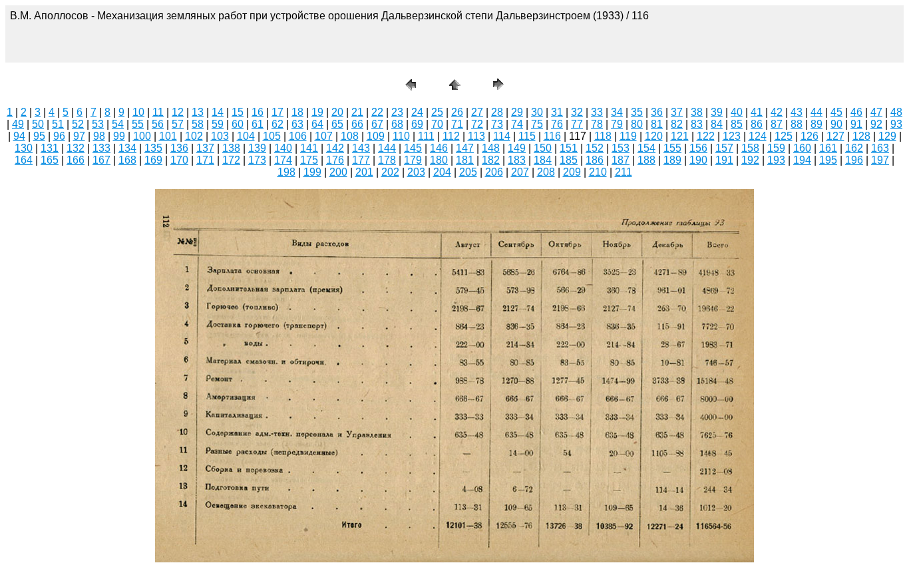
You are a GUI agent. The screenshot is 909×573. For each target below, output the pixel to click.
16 (258, 112)
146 (439, 148)
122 (706, 136)
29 (517, 112)
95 (39, 136)
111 (426, 136)
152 (595, 148)
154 (646, 148)
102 (194, 136)
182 (491, 160)
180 (439, 160)
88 (797, 124)
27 (477, 112)
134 (127, 148)
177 (361, 160)
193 (776, 160)
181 (465, 160)
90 (836, 124)
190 (698, 160)
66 (357, 124)
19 (317, 112)
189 (672, 160)
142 (335, 148)
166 (76, 160)
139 (257, 148)
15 (238, 112)
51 (58, 124)
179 (413, 160)
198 (286, 172)
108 (350, 136)
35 (637, 112)
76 (557, 124)
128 (861, 136)
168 (127, 160)
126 (809, 136)
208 (546, 172)
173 (257, 160)
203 (416, 172)
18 (297, 112)
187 (621, 160)
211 (623, 172)
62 (277, 124)
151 (569, 148)
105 (272, 136)
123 (732, 136)
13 (198, 112)
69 (417, 124)
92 (876, 124)
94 (19, 136)
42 (777, 112)
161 (828, 148)
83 (697, 124)
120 (654, 136)
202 (390, 172)
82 (677, 124)
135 (153, 148)
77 (577, 124)
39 (717, 112)
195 (828, 160)
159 (776, 148)
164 (24, 160)
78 (597, 124)
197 (880, 160)
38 (697, 112)
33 (597, 112)
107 (324, 136)
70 (437, 124)
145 (413, 148)
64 (317, 124)
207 (520, 172)
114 (501, 136)
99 (119, 136)
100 (142, 136)
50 (38, 124)
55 (138, 124)
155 (672, 148)
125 (784, 136)
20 (337, 112)
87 (777, 124)
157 (724, 148)
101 (168, 136)
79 (617, 124)
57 (178, 124)
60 (238, 124)
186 (595, 160)
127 (835, 136)
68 (397, 124)
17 (277, 112)
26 (457, 112)
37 (677, 112)
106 (298, 136)
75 (537, 124)
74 (517, 124)
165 (50, 160)
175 (309, 160)
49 (18, 124)
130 (24, 148)
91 (856, 124)
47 (876, 112)
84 (717, 124)
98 (99, 136)
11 (158, 112)
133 (101, 148)
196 (854, 160)
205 (468, 172)
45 (836, 112)
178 (387, 160)
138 (231, 148)
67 (377, 124)
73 (497, 124)
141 (309, 148)
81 (657, 124)
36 (657, 112)
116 (552, 136)
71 (457, 124)
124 (758, 136)
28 (497, 112)
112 (451, 136)
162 (854, 148)
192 (750, 160)
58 (198, 124)
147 (465, 148)
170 (179, 160)
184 (543, 160)
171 (205, 160)
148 (491, 148)
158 (750, 148)
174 (283, 160)
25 (437, 112)
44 (816, 112)
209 (572, 172)
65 (337, 124)
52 (78, 124)
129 (887, 136)
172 (231, 160)
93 (896, 124)
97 (79, 136)
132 (76, 148)
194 (802, 160)
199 (312, 172)
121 (680, 136)
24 (417, 112)
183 (517, 160)
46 (856, 112)
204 (442, 172)
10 (138, 112)
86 (757, 124)
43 (797, 112)
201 (364, 172)
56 (158, 124)
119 (628, 136)
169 (153, 160)
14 (218, 112)
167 (101, 160)
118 (603, 136)
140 (283, 148)
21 (357, 112)
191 (724, 160)
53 (98, 124)
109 (376, 136)
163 (880, 148)
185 (569, 160)
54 (118, 124)
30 (537, 112)
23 (397, 112)
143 (361, 148)
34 (617, 112)
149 (517, 148)
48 (896, 112)
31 (557, 112)
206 (494, 172)
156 (698, 148)
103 (220, 136)
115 (527, 136)
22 (377, 112)
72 (477, 124)
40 (737, 112)
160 (802, 148)
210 (598, 172)
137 (205, 148)
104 (246, 136)
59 (218, 124)
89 (816, 124)
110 (401, 136)
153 (621, 148)
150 (543, 148)
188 (646, 160)
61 (258, 124)
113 (476, 136)
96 (59, 136)
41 (757, 112)
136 (179, 148)
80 (637, 124)
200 (338, 172)
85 (737, 124)
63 (297, 124)
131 (50, 148)
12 (178, 112)
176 (335, 160)
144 (387, 148)
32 (577, 112)
